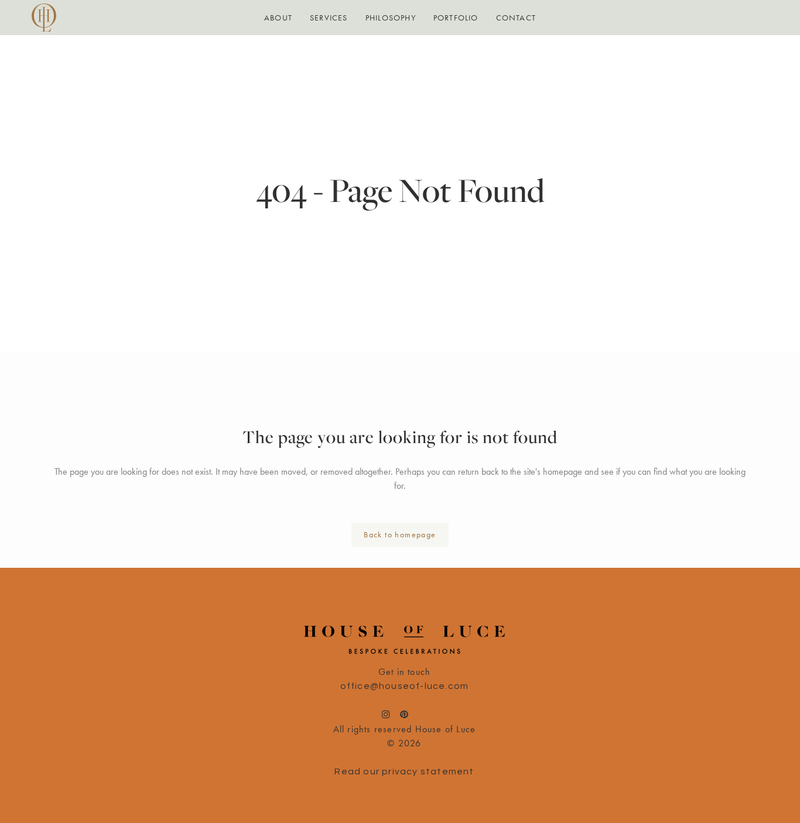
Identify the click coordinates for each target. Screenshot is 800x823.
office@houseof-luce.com (404, 686)
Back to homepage (400, 534)
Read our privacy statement (404, 771)
